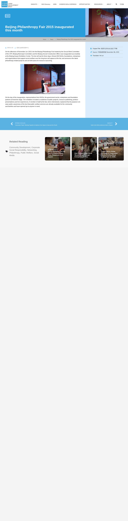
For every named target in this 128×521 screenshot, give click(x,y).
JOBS (54, 4)
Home (44, 39)
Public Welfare (27, 153)
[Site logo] (10, 4)
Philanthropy (14, 153)
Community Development (19, 147)
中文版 (122, 4)
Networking (32, 150)
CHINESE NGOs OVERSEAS (67, 4)
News (51, 39)
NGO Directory (46, 4)
